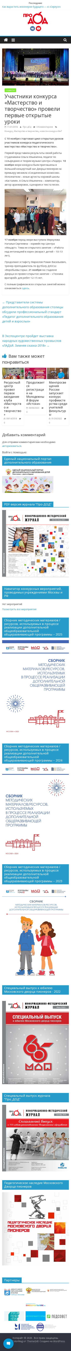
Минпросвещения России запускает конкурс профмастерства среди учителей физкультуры (58, 398)
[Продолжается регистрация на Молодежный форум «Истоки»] (35, 370)
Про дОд (27, 126)
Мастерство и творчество (26, 131)
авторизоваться (11, 446)
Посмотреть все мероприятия (19, 609)
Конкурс (9, 131)
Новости (10, 90)
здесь (25, 288)
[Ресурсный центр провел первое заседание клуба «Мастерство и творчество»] (13, 370)
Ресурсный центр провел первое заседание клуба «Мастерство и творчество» (12, 398)
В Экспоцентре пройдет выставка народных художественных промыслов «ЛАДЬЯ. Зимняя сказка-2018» (31, 340)
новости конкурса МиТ (51, 131)
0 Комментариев (44, 126)
